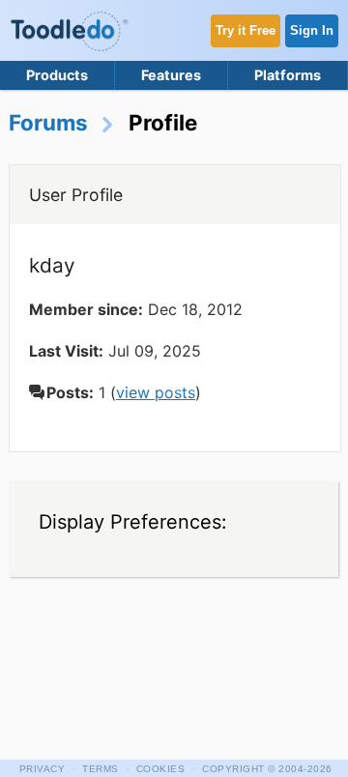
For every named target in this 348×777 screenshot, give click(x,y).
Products (57, 75)
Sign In (312, 30)
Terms (100, 768)
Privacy (42, 768)
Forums (48, 122)
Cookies (161, 768)
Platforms (287, 75)
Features (171, 75)
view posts (155, 392)
